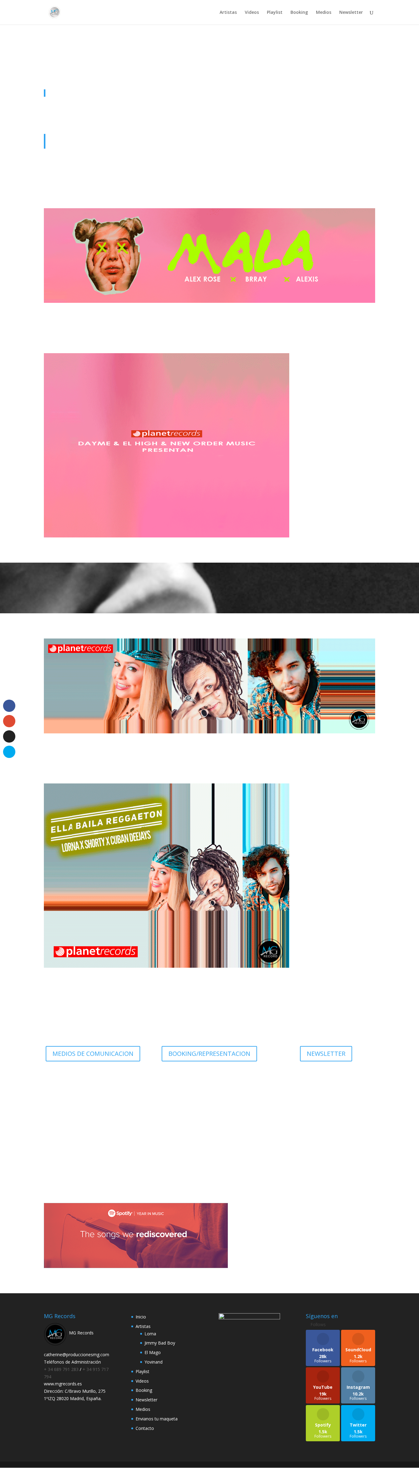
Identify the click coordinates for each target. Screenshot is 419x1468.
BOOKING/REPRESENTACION (209, 1053)
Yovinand (153, 1362)
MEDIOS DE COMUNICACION (92, 1053)
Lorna (150, 1334)
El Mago (152, 1352)
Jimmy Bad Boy (159, 1343)
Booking (299, 12)
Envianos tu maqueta (157, 1419)
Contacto (145, 1428)
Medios (323, 12)
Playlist (275, 12)
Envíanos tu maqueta (209, 1145)
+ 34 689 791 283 (62, 1369)
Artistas (228, 12)
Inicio (141, 1317)
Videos (252, 12)
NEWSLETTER (326, 1053)
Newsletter (351, 12)
